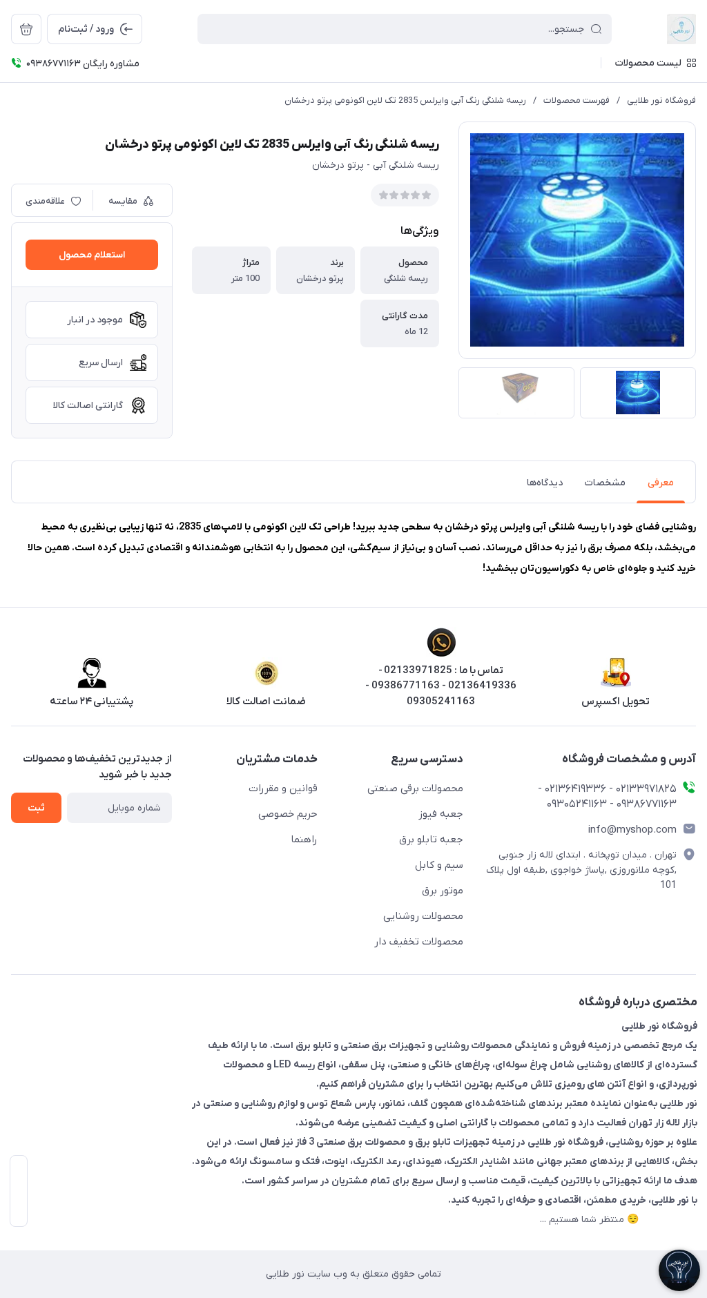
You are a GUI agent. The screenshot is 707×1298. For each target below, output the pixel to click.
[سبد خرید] (26, 29)
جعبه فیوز (440, 814)
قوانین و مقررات (283, 788)
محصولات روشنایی (423, 916)
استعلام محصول (92, 255)
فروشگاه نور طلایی (661, 100)
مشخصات (605, 483)
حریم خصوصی (288, 814)
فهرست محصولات (576, 100)
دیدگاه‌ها (545, 483)
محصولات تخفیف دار (418, 942)
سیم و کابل (439, 865)
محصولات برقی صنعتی (415, 788)
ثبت (36, 808)
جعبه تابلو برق (431, 839)
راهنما (304, 839)
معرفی (661, 483)
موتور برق (442, 891)
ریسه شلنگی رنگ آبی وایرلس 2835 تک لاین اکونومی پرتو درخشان (405, 100)
